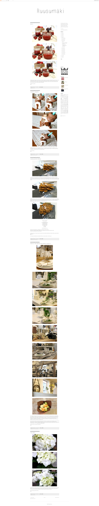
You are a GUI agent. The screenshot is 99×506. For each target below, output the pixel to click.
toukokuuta (63, 50)
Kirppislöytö (65, 101)
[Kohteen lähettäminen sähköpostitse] (39, 238)
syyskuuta (63, 40)
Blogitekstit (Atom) (33, 498)
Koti (67, 101)
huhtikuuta (63, 51)
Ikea (62, 97)
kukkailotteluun (41, 487)
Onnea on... (31, 24)
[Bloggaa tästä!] (40, 238)
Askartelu (62, 94)
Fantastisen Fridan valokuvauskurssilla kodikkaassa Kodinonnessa (40, 243)
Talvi (66, 112)
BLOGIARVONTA (66, 77)
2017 (62, 36)
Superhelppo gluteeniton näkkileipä (35, 159)
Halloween (63, 96)
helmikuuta (63, 53)
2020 (62, 33)
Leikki (62, 104)
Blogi (66, 94)
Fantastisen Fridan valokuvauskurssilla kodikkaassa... (64, 45)
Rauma (66, 109)
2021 (62, 32)
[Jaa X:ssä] (41, 238)
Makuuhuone (62, 105)
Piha (65, 107)
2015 (62, 55)
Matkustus (66, 105)
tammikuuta (63, 54)
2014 (62, 56)
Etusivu (44, 497)
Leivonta (35, 239)
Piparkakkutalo (62, 108)
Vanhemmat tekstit (57, 497)
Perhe (61, 107)
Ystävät (67, 113)
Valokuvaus (62, 113)
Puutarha (66, 108)
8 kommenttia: (37, 238)
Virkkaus (65, 113)
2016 (62, 37)
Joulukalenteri (65, 98)
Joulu (67, 97)
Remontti (62, 110)
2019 (62, 34)
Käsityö (66, 102)
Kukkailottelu (62, 102)
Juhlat (66, 99)
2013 (62, 57)
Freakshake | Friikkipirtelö (34, 92)
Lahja (61, 103)
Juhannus (63, 99)
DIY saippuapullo (65, 81)
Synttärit (64, 112)
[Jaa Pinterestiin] (42, 238)
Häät (61, 97)
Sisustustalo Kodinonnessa (46, 416)
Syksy (61, 112)
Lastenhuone (64, 103)
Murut (61, 106)
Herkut (66, 96)
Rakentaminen (62, 109)
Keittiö (33, 239)
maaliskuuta (63, 52)
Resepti (36, 239)
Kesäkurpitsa (62, 101)
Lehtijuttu (67, 103)
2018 (62, 35)
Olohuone (65, 106)
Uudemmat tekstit (32, 497)
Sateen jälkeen (32, 432)
